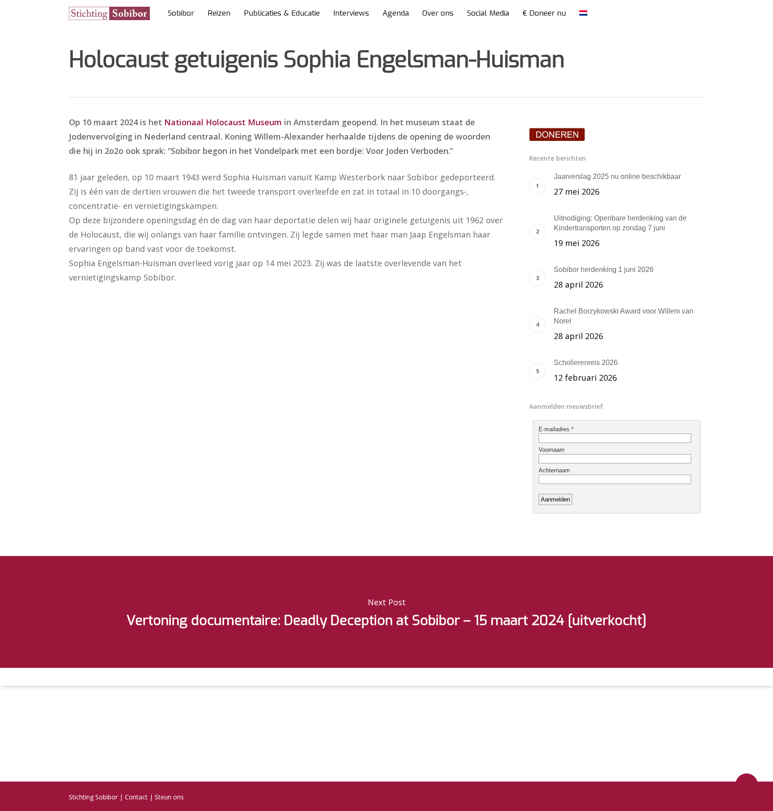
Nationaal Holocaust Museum (223, 122)
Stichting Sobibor (93, 797)
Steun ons (169, 797)
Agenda (395, 13)
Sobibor (181, 13)
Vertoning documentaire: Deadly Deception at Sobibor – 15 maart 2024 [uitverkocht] (386, 612)
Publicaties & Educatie (282, 13)
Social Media (488, 13)
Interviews (351, 13)
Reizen (219, 13)
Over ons (438, 13)
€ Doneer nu (544, 13)
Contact (136, 797)
